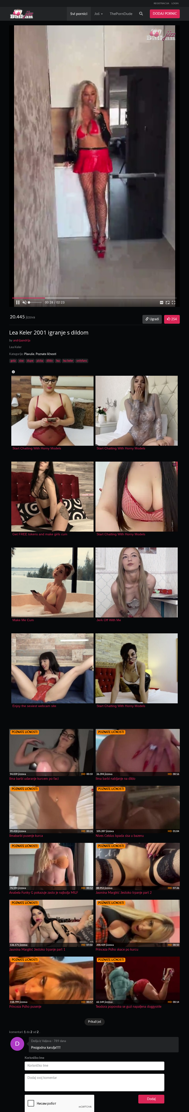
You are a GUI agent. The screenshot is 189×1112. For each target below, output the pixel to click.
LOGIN (175, 3)
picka (40, 360)
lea (58, 360)
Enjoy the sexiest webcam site (34, 706)
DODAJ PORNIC (165, 13)
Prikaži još (94, 1021)
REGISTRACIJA (161, 3)
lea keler (68, 360)
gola (13, 360)
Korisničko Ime (34, 1058)
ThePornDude (121, 14)
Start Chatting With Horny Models (36, 448)
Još (97, 14)
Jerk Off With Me (109, 620)
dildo (50, 360)
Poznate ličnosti (46, 354)
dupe (30, 360)
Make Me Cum (23, 620)
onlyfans (82, 360)
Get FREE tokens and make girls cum (39, 534)
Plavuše (29, 354)
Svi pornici (78, 14)
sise (21, 360)
